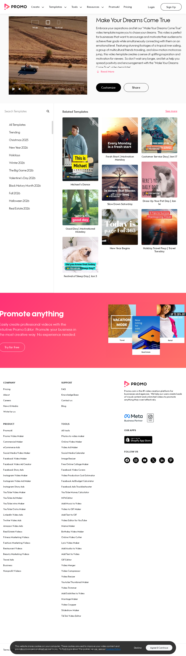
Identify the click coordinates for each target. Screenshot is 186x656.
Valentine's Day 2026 (22, 178)
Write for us (9, 411)
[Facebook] (133, 418)
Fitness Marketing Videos (16, 537)
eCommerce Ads (11, 447)
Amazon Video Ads (13, 526)
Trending (14, 132)
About (6, 394)
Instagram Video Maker (15, 475)
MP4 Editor (67, 498)
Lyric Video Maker (70, 542)
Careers (7, 400)
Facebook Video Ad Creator (17, 464)
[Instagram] (150, 418)
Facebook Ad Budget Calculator (77, 481)
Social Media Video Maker (16, 453)
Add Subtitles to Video (72, 593)
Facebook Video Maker (15, 458)
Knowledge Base (69, 394)
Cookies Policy (113, 649)
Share (136, 87)
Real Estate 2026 (19, 208)
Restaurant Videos (12, 548)
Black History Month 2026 (25, 185)
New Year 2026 (18, 147)
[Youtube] (144, 460)
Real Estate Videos (12, 531)
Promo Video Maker (13, 436)
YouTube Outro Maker (14, 509)
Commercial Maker (13, 441)
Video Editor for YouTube (74, 520)
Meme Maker (68, 526)
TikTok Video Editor (71, 616)
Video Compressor (70, 571)
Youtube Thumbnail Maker (75, 582)
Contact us (66, 400)
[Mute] (21, 89)
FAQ (63, 389)
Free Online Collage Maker (75, 464)
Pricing (128, 6)
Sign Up (171, 7)
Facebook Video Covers (73, 469)
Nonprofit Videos (12, 571)
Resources (93, 6)
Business (7, 565)
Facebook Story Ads (13, 469)
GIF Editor (66, 559)
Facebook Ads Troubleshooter (76, 486)
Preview (80, 145)
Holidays (14, 155)
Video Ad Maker (69, 447)
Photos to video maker (72, 436)
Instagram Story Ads (14, 486)
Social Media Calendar (73, 453)
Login (151, 7)
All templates (17, 124)
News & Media (10, 406)
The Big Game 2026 (21, 170)
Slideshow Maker (70, 610)
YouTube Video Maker (14, 492)
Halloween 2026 (19, 201)
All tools (65, 430)
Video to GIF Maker (71, 509)
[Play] (13, 89)
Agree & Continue (159, 647)
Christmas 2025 (18, 140)
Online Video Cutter (71, 537)
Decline (138, 647)
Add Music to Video (71, 503)
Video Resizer (68, 576)
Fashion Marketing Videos (16, 542)
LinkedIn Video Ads (13, 514)
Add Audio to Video (71, 548)
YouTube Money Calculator (75, 492)
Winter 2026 (17, 163)
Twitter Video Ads (12, 520)
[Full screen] (82, 89)
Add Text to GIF (69, 514)
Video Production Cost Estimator (78, 475)
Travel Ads (8, 559)
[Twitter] (153, 460)
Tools (75, 6)
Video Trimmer (69, 587)
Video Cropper (68, 604)
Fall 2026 (14, 193)
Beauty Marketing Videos (16, 554)
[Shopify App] (153, 440)
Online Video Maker (71, 441)
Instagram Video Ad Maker (17, 481)
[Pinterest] (171, 460)
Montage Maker (69, 599)
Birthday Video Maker (72, 531)
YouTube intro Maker (14, 503)
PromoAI (114, 6)
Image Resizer (68, 458)
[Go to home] (17, 7)
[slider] (12, 83)
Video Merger (68, 565)
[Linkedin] (162, 460)
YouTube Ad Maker (12, 498)
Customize (108, 87)
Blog (63, 406)
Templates (55, 6)
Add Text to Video (70, 554)
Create (35, 6)
